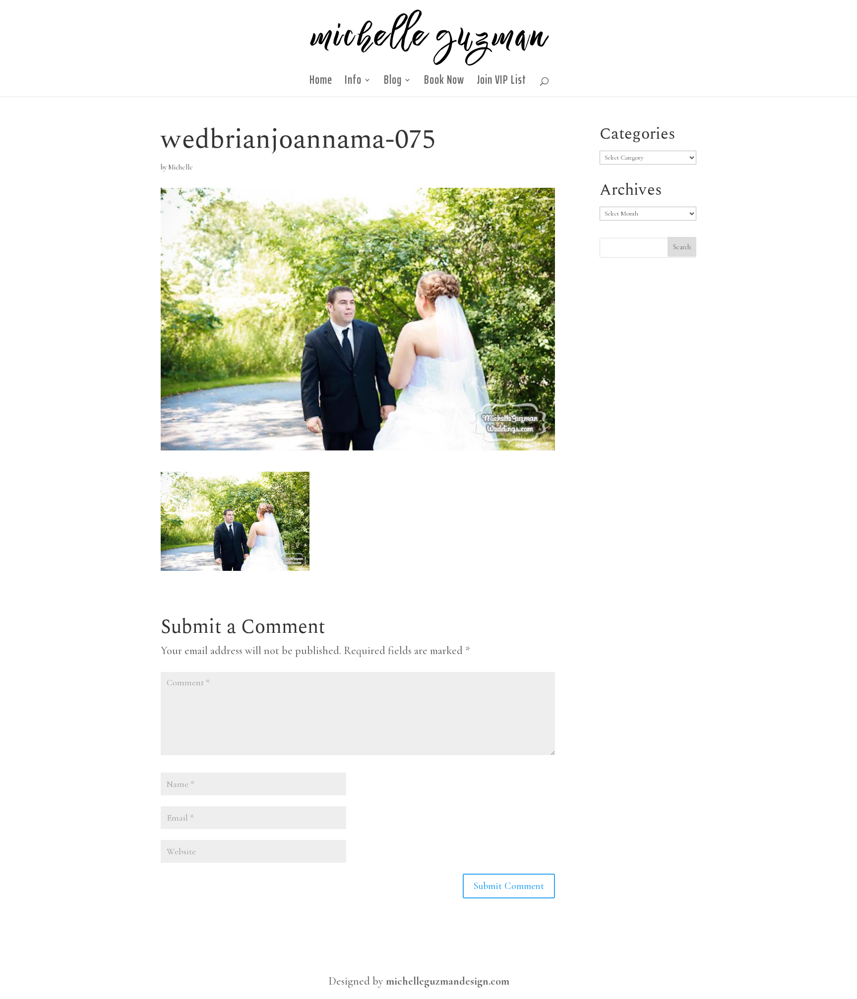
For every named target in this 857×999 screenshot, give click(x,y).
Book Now (444, 82)
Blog (393, 82)
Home (320, 82)
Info (353, 82)
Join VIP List (501, 82)
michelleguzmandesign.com (447, 981)
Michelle (180, 167)
